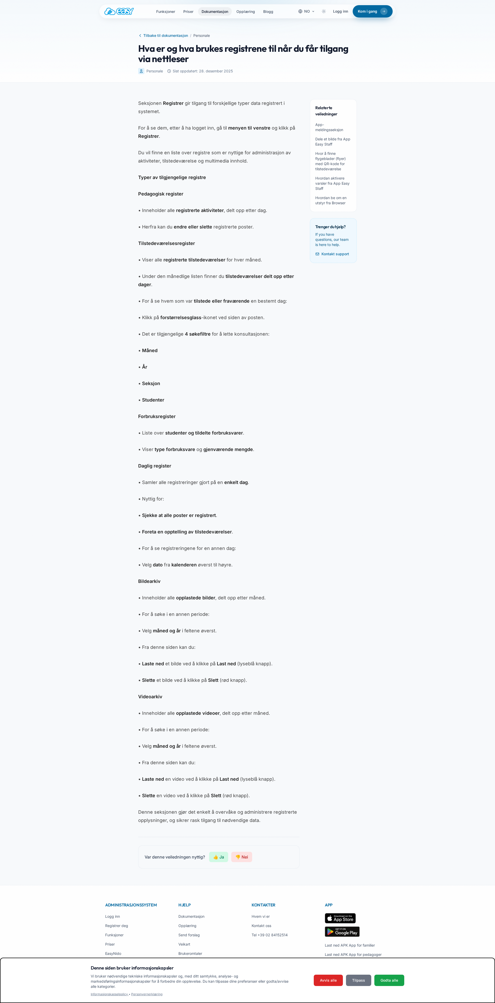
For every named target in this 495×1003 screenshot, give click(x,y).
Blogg (268, 11)
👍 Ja (218, 857)
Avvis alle (328, 980)
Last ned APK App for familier (350, 945)
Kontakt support (335, 254)
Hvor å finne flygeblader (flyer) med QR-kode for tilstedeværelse (330, 161)
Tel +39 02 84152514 (270, 935)
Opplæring (245, 11)
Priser (188, 11)
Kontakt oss (261, 925)
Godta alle (389, 980)
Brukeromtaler (190, 953)
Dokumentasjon (215, 11)
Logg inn (340, 11)
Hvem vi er (261, 916)
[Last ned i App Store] (340, 918)
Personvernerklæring (146, 994)
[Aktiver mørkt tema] (323, 11)
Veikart (184, 944)
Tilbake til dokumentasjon (165, 35)
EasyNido (113, 953)
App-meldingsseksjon (329, 127)
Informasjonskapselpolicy (110, 994)
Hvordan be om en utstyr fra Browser (330, 200)
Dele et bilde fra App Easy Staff (332, 141)
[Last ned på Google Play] (342, 931)
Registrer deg (116, 925)
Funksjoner (165, 11)
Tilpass (358, 980)
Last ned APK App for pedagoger (353, 954)
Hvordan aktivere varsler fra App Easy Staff (332, 183)
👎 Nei (241, 857)
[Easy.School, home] (119, 11)
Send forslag (189, 935)
